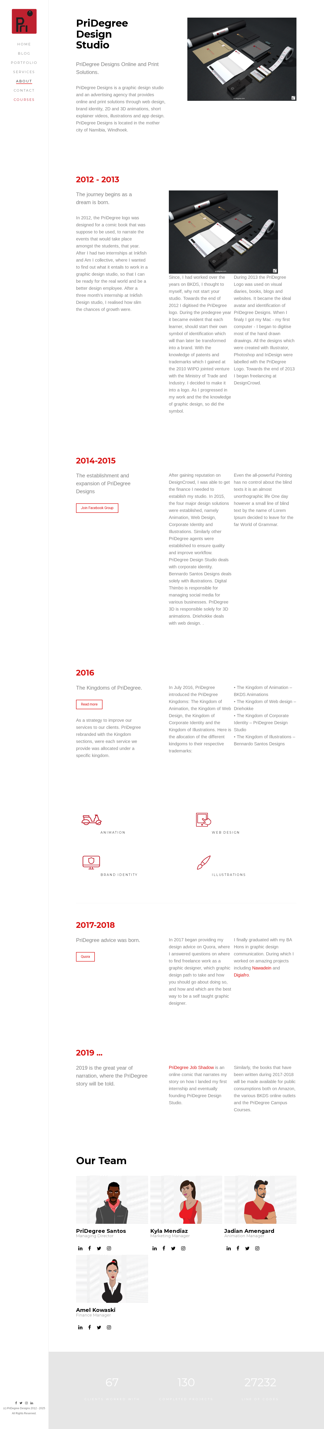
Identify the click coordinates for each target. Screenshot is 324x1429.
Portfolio (24, 63)
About (24, 81)
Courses (24, 100)
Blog (24, 53)
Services (24, 72)
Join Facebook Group (97, 508)
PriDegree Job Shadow (192, 1067)
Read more (89, 704)
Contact (24, 90)
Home (24, 44)
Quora (85, 957)
